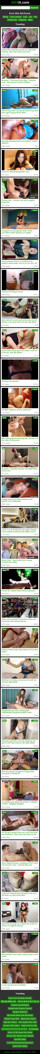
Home (6, 1052)
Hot (35, 17)
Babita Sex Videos (28, 1019)
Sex (30, 17)
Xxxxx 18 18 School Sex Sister (20, 1032)
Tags (13, 1052)
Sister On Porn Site (29, 1025)
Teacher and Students (20, 1005)
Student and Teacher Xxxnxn (20, 1008)
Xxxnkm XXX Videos (11, 1025)
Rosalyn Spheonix (20, 1012)
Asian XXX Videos (20, 1046)
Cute (25, 17)
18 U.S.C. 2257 (30, 1052)
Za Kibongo (33, 1029)
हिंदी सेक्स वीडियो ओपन (8, 1001)
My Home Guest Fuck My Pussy (20, 1015)
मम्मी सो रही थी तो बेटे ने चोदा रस (28, 1001)
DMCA (19, 1052)
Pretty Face (12, 20)
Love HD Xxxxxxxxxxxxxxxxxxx (20, 1043)
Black (30, 20)
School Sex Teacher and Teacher (20, 1036)
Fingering (22, 20)
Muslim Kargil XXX (11, 1019)
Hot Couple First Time (27, 1022)
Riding (5, 17)
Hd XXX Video (20, 1039)
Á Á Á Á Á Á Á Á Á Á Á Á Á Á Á (14, 1029)
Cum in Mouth (15, 17)
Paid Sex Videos (10, 1022)
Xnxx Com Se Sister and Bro (20, 998)
